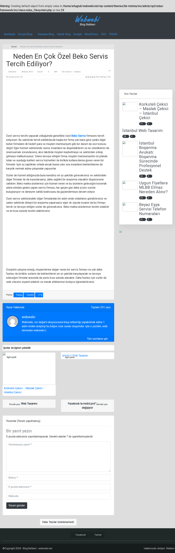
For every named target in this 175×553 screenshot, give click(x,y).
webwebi (12, 72)
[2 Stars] (88, 77)
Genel (40, 72)
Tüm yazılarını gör (98, 338)
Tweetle (30, 295)
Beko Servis (78, 135)
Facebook (80, 534)
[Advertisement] (58, 107)
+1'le (39, 295)
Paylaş (19, 295)
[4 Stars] (92, 77)
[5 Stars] (94, 77)
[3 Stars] (90, 77)
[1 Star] (86, 77)
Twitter (98, 534)
